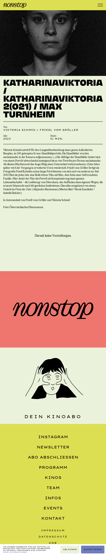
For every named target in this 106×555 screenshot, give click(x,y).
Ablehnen (70, 549)
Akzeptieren (93, 549)
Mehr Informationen (15, 552)
